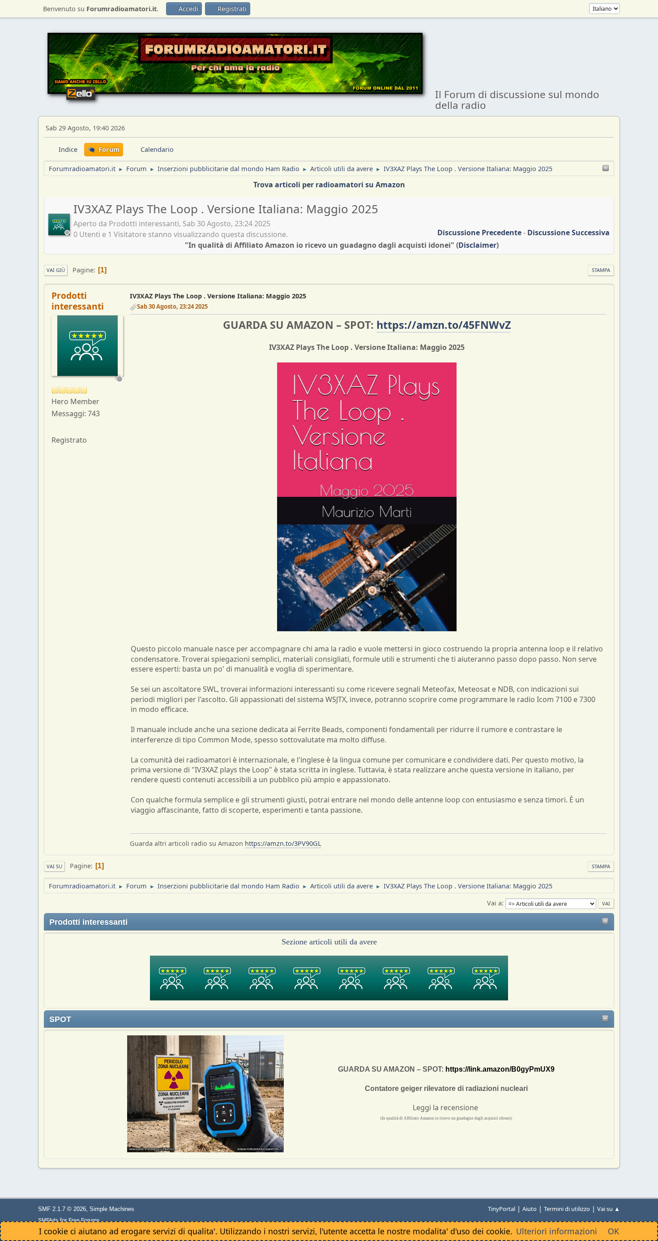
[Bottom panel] (605, 169)
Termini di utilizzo (567, 1209)
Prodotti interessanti (77, 300)
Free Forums (83, 1220)
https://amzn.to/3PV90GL (283, 843)
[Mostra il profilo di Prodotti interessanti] (60, 232)
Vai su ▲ (608, 1209)
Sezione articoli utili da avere (329, 941)
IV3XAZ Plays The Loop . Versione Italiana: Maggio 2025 (218, 296)
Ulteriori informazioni (556, 1231)
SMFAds (48, 1220)
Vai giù (56, 270)
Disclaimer (477, 245)
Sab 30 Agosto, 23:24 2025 (172, 306)
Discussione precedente (479, 232)
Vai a (494, 903)
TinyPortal (501, 1209)
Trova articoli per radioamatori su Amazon (329, 185)
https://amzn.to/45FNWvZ (443, 325)
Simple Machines (112, 1209)
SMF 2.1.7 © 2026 (62, 1209)
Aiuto (529, 1209)
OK (613, 1231)
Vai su (54, 866)
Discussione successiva (568, 232)
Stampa (601, 270)
